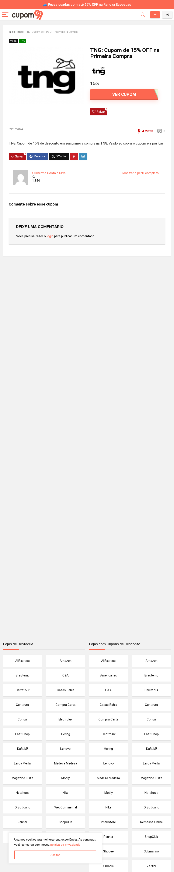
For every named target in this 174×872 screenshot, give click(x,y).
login (50, 236)
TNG (22, 41)
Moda (13, 41)
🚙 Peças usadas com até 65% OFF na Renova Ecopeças (87, 5)
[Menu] (5, 14)
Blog (20, 31)
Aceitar (55, 854)
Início (12, 31)
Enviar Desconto (155, 14)
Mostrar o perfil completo (140, 173)
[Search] (143, 14)
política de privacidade (65, 844)
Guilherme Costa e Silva (49, 173)
